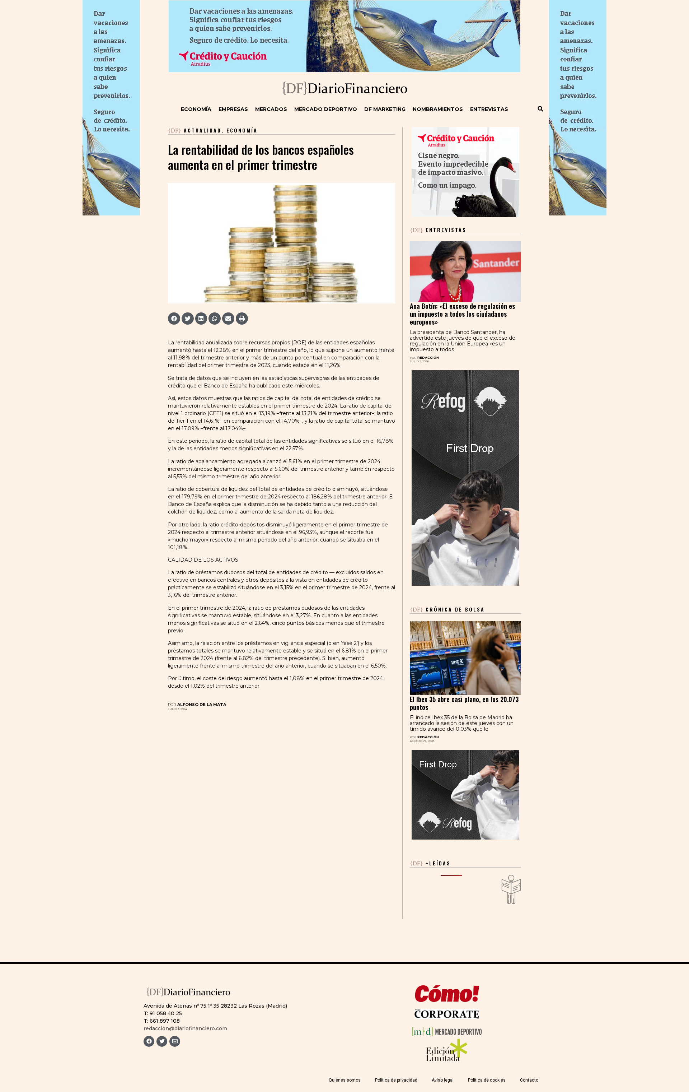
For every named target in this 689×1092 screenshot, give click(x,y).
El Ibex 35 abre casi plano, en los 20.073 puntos (464, 703)
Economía (196, 109)
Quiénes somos (345, 1080)
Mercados (271, 109)
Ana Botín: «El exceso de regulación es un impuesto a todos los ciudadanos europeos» (462, 313)
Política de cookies (487, 1080)
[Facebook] (149, 1041)
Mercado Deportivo (325, 109)
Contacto (529, 1080)
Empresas (233, 109)
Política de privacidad (396, 1080)
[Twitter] (161, 1041)
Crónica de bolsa (447, 609)
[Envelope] (174, 1041)
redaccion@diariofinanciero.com (185, 1028)
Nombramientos (438, 109)
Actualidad (202, 130)
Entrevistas (489, 109)
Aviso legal (443, 1080)
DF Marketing (385, 109)
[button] (540, 109)
